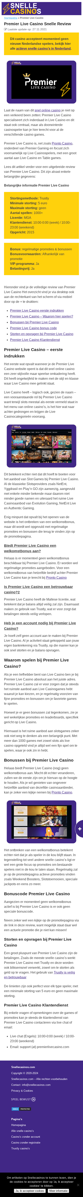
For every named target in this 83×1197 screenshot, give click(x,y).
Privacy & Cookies (22, 1090)
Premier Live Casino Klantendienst (35, 340)
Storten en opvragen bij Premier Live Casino (41, 334)
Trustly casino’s (20, 1148)
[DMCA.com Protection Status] (21, 1110)
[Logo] (22, 8)
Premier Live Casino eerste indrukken (37, 310)
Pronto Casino (62, 143)
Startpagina (10, 18)
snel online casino (48, 110)
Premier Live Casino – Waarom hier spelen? (41, 316)
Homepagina (18, 1125)
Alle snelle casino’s (22, 1130)
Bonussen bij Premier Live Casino (34, 322)
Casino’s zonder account (25, 1136)
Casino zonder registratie (25, 1142)
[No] (78, 1185)
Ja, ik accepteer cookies (30, 1190)
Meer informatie (58, 1190)
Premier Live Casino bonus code (33, 328)
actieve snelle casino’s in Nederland (43, 48)
